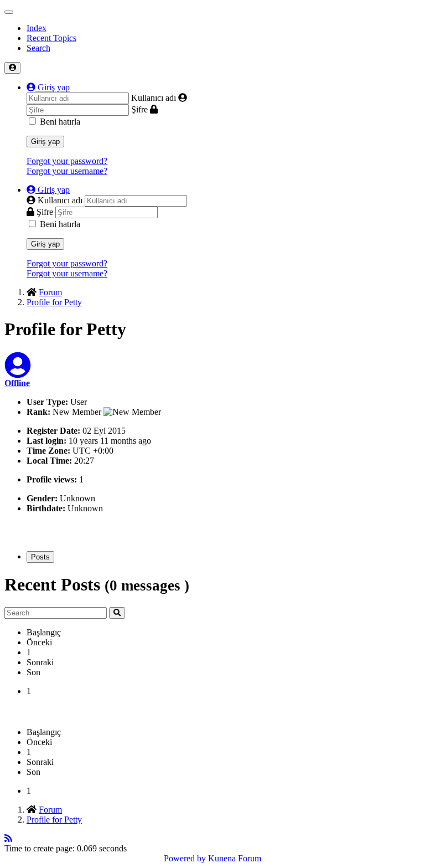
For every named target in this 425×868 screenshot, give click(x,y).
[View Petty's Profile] (17, 372)
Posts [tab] (40, 557)
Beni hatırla (60, 121)
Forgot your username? (67, 171)
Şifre (139, 109)
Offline (17, 383)
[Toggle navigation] (8, 12)
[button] (48, 87)
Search (38, 48)
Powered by (185, 858)
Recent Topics (51, 38)
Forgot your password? (67, 161)
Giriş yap (45, 141)
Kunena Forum (234, 858)
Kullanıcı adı (153, 97)
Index (36, 28)
